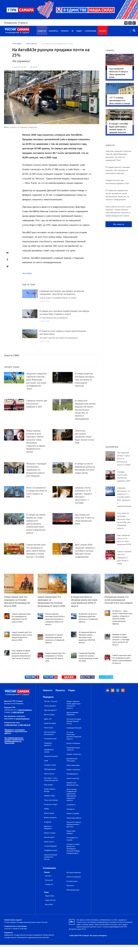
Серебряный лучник (49, 751)
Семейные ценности (48, 744)
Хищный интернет (51, 756)
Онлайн (102, 31)
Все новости (118, 224)
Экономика (27, 273)
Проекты (65, 31)
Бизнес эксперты (50, 817)
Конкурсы (53, 31)
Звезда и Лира (49, 795)
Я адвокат (47, 822)
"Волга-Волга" (49, 774)
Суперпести (71, 804)
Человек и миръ (50, 765)
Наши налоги (49, 841)
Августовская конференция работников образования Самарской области (72, 794)
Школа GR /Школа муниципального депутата (74, 824)
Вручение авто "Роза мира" (72, 760)
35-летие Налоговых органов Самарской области (74, 735)
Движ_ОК (47, 719)
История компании (74, 872)
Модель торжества (74, 754)
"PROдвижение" (50, 769)
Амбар (46, 809)
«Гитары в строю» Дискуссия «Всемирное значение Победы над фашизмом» (73, 848)
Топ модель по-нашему (72, 839)
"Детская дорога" (50, 710)
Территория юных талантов (73, 749)
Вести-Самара (49, 714)
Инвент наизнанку (73, 769)
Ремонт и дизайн (73, 813)
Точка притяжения (51, 800)
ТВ (72, 31)
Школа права (49, 813)
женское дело (49, 837)
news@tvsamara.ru (25, 710)
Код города (48, 784)
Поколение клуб (50, 738)
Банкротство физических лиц (72, 784)
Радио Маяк (49, 896)
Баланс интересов (73, 743)
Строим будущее (50, 846)
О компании (90, 31)
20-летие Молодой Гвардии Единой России (74, 721)
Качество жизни (50, 723)
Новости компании (74, 877)
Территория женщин (71, 832)
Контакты (70, 885)
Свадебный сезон (50, 850)
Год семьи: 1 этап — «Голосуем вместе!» (51, 779)
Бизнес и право (49, 833)
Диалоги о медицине (48, 827)
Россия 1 (48, 876)
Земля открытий (73, 778)
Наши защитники (73, 765)
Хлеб (46, 760)
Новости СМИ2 (11, 355)
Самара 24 (49, 884)
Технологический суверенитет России (50, 857)
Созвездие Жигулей (74, 728)
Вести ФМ (49, 904)
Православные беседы (49, 790)
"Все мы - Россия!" (51, 701)
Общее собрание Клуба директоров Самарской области (73, 705)
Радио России (50, 900)
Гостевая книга (72, 881)
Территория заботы (74, 818)
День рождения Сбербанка (72, 713)
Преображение (72, 774)
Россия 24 (49, 880)
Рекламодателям (73, 890)
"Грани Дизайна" (50, 706)
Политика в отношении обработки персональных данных (16, 731)
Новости (42, 31)
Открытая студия (50, 804)
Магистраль (48, 728)
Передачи (48, 697)
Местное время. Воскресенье (50, 733)
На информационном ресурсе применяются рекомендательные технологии (14, 740)
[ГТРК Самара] (17, 30)
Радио (79, 31)
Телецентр (70, 809)
